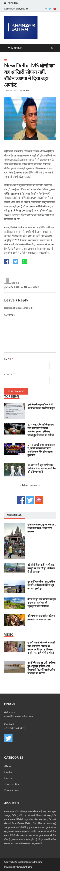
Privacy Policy (12, 789)
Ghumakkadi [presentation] (14, 515)
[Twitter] (50, 8)
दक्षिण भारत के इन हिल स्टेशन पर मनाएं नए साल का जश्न (41, 617)
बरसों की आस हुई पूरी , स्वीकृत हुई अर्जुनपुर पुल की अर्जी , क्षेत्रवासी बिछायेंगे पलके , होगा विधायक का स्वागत (42, 667)
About (8, 765)
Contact (11, 374)
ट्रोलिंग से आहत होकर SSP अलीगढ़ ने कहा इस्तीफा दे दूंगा (41, 406)
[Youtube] (55, 8)
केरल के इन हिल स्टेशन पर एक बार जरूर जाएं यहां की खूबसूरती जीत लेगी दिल (42, 602)
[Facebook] (46, 8)
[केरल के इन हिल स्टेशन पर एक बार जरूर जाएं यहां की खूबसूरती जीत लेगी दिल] (14, 599)
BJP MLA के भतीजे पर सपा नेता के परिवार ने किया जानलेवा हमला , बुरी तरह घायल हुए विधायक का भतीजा (41, 429)
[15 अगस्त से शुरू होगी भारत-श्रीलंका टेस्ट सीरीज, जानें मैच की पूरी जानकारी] (14, 465)
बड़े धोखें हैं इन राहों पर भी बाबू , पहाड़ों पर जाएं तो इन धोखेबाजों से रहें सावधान (41, 568)
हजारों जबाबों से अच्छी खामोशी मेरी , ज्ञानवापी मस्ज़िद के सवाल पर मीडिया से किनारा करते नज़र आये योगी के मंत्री (41, 647)
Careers (8, 777)
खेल (5, 60)
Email (8, 359)
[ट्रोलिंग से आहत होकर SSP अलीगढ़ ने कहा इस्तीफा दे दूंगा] (14, 404)
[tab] (14, 515)
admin (26, 90)
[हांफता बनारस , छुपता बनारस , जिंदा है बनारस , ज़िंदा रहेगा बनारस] (14, 524)
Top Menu (13, 3)
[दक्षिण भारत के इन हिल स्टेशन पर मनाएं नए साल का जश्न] (14, 616)
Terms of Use (12, 783)
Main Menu (18, 48)
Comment (10, 314)
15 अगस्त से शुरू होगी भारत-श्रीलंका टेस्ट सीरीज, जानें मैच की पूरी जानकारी (42, 468)
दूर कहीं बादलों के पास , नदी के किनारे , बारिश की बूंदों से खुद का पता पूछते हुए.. (41, 585)
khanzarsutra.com (33, 861)
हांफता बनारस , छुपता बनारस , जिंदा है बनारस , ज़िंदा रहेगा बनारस (42, 528)
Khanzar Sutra (24, 866)
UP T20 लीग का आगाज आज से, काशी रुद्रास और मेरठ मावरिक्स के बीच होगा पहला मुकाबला (41, 449)
